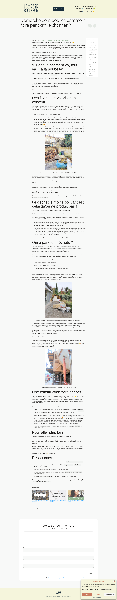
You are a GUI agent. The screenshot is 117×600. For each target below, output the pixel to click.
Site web (24, 562)
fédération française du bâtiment (40, 197)
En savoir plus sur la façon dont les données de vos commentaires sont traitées (68, 577)
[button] (114, 581)
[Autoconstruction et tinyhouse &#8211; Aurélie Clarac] (76, 495)
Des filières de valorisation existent (93, 51)
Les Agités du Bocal (68, 465)
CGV (65, 596)
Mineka (75, 472)
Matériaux (77, 426)
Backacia (79, 472)
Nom (24, 547)
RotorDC (41, 473)
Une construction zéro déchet (92, 68)
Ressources (92, 75)
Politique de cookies (97, 597)
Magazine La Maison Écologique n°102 (43, 476)
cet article (54, 75)
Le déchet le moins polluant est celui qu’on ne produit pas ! (93, 57)
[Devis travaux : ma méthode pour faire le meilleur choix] (58, 495)
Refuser (98, 594)
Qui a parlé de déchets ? (92, 63)
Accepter (87, 594)
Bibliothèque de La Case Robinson (42, 481)
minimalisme (81, 411)
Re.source (36, 473)
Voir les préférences (109, 594)
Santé (35, 427)
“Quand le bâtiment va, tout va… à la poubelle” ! (92, 45)
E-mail (24, 555)
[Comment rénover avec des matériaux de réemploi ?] (40, 495)
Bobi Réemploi (69, 472)
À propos (69, 596)
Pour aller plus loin (92, 72)
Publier (91, 573)
